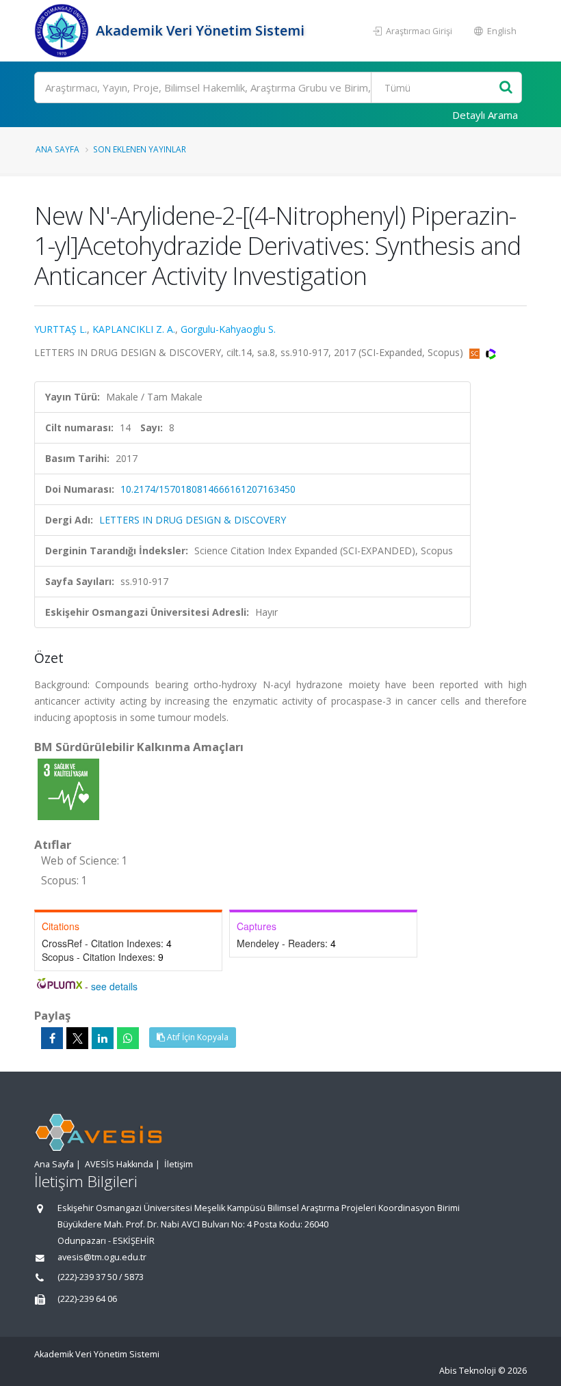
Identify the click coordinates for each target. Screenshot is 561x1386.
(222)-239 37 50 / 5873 (100, 1277)
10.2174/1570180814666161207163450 (208, 489)
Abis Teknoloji (467, 1370)
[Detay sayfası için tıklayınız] (68, 788)
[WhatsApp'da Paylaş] (128, 1038)
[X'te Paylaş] (77, 1038)
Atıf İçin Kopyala (197, 1037)
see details (114, 986)
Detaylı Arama (485, 115)
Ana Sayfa (57, 149)
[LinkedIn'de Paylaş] (103, 1038)
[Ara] (506, 87)
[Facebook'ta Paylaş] (52, 1038)
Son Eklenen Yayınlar (139, 149)
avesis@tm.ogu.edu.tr (101, 1257)
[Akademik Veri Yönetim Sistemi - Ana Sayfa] (63, 31)
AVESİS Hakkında (119, 1164)
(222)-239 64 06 (87, 1299)
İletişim (178, 1164)
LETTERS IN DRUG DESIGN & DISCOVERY (192, 519)
